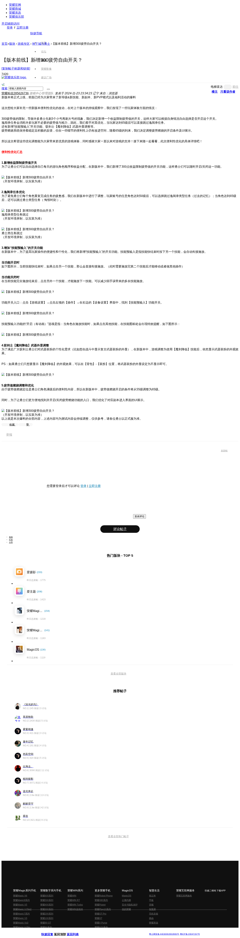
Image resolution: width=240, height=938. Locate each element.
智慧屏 (152, 909)
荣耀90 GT (45, 922)
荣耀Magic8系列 (21, 900)
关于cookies (97, 931)
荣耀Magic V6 (20, 895)
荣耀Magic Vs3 (20, 922)
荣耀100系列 (46, 918)
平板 (151, 900)
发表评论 (139, 516)
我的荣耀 (126, 909)
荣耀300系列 (46, 909)
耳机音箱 (153, 913)
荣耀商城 (15, 8)
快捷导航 (36, 33)
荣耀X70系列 (101, 927)
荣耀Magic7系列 (21, 913)
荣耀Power (100, 904)
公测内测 (126, 900)
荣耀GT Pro (100, 913)
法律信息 (108, 931)
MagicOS (126, 895)
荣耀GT (98, 918)
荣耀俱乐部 (16, 16)
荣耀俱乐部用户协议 (51, 931)
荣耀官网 (15, 4)
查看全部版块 (118, 673)
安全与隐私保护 (130, 904)
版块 (12, 43)
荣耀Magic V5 (20, 904)
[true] (48, 89)
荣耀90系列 (46, 927)
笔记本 (152, 895)
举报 (9, 434)
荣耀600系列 (46, 895)
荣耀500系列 (46, 900)
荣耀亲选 (15, 12)
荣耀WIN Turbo (75, 904)
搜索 (5, 88)
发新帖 (224, 450)
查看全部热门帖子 (118, 836)
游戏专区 (24, 43)
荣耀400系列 (46, 904)
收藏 (12, 424)
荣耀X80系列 (101, 900)
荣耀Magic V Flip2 (22, 909)
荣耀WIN (72, 895)
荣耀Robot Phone (104, 895)
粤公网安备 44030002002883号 (164, 934)
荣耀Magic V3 (20, 918)
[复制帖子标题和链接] (16, 68)
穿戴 (151, 904)
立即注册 (22, 27)
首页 (43, 42)
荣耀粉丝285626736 (15, 93)
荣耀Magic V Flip (21, 927)
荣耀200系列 (46, 913)
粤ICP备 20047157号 (189, 934)
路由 (151, 918)
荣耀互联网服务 (184, 895)
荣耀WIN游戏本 (75, 909)
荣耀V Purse (101, 922)
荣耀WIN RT (74, 900)
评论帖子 (120, 529)
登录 (10, 27)
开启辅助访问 (11, 23)
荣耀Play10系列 (103, 909)
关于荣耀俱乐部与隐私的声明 (76, 931)
